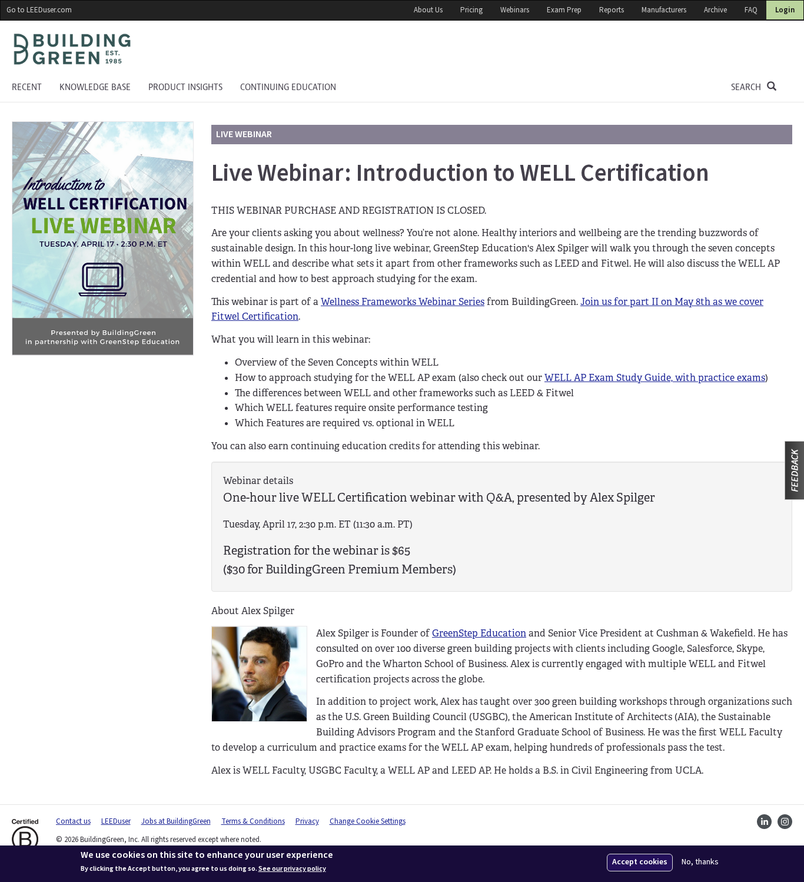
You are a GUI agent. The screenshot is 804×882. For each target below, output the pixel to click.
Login (785, 10)
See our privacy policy (292, 869)
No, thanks (700, 862)
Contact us (73, 821)
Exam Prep (564, 10)
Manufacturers (664, 10)
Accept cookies (639, 862)
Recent (27, 87)
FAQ (751, 10)
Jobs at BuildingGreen (176, 821)
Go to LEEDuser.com (39, 10)
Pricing (471, 10)
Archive (715, 10)
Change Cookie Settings (368, 821)
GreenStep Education (479, 633)
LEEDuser (116, 821)
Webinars (514, 10)
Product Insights (185, 87)
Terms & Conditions (253, 821)
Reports (611, 10)
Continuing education (288, 87)
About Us (428, 10)
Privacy (307, 821)
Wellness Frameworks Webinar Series (402, 302)
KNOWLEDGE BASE (95, 87)
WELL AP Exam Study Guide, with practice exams (654, 378)
